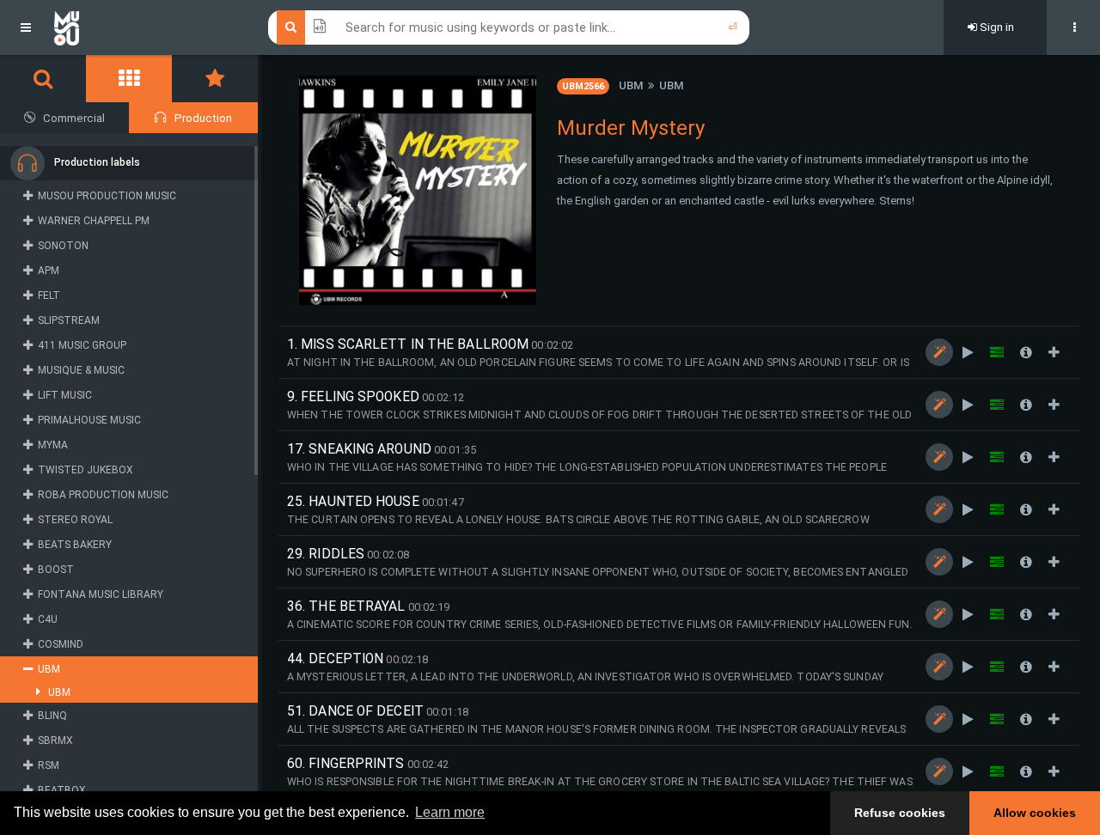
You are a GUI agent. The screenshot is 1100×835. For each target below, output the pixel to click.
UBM (631, 85)
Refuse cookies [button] (899, 813)
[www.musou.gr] (66, 27)
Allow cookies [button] (1034, 813)
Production (203, 118)
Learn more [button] (450, 812)
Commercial (74, 118)
